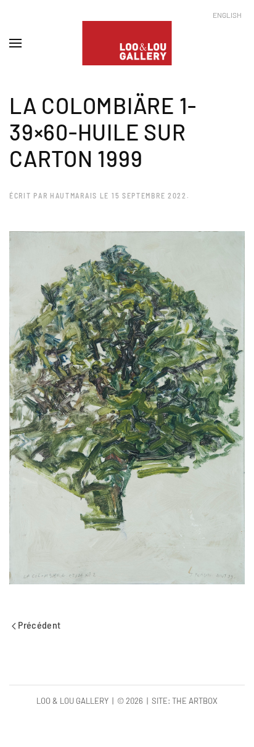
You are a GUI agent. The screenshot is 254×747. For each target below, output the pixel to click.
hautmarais (73, 195)
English (227, 14)
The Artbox (195, 701)
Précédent (38, 625)
